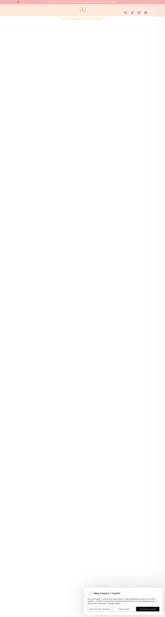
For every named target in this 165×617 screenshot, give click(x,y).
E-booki (99, 19)
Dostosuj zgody (124, 609)
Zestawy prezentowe (71, 19)
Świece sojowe (88, 19)
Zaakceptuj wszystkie (148, 609)
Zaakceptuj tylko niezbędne (99, 609)
